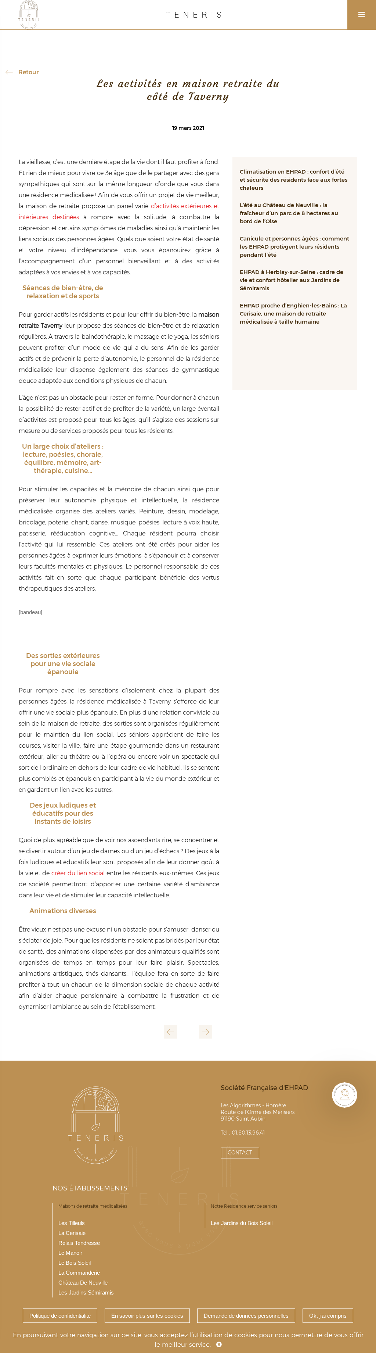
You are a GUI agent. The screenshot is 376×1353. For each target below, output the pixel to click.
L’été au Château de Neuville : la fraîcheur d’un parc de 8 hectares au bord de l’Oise (289, 213)
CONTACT (240, 1152)
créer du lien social (78, 873)
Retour (28, 72)
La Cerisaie (72, 1233)
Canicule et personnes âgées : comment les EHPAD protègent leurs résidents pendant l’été (294, 246)
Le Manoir (70, 1253)
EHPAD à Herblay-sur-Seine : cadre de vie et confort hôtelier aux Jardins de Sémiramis (291, 280)
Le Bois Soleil (74, 1263)
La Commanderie (79, 1273)
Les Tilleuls (71, 1223)
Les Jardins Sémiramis (86, 1292)
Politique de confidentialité (60, 1316)
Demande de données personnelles (246, 1316)
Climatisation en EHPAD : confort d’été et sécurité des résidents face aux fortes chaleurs (293, 179)
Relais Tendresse (79, 1243)
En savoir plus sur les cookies (147, 1316)
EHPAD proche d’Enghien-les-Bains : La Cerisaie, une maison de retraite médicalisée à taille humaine (293, 313)
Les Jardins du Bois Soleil (241, 1223)
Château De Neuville (83, 1282)
